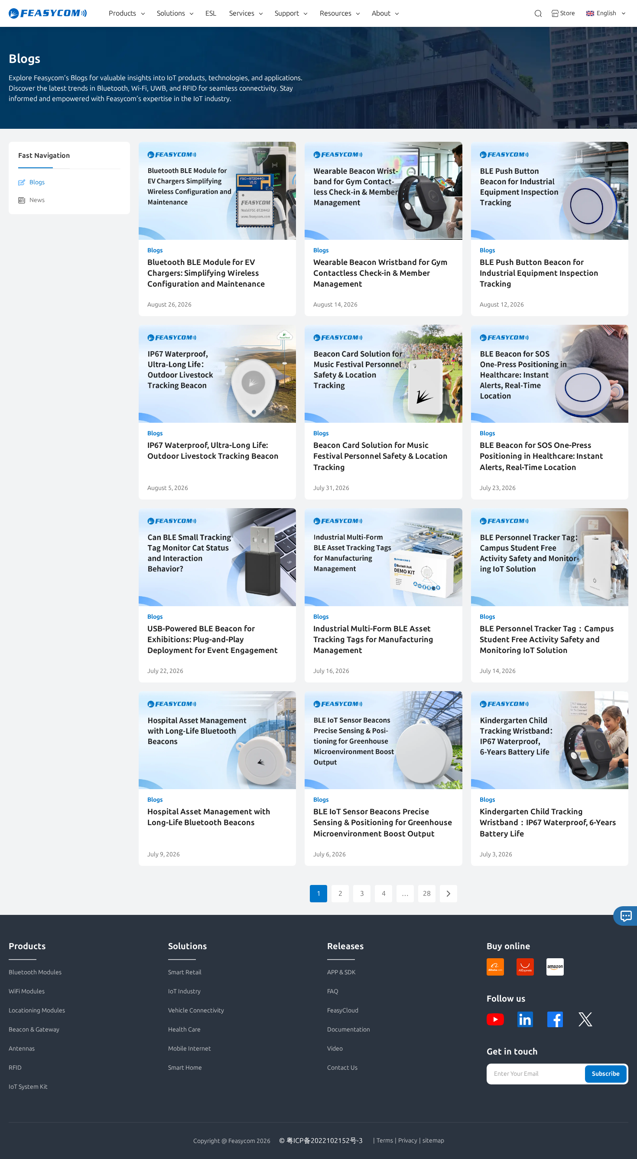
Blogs (37, 182)
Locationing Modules (37, 1010)
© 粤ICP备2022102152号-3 (321, 1140)
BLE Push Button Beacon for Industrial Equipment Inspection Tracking (539, 273)
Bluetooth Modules (35, 972)
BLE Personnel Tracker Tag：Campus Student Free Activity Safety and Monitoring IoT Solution (547, 639)
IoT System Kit (28, 1086)
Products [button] (122, 13)
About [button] (381, 13)
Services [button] (241, 13)
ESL (210, 13)
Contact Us (342, 1067)
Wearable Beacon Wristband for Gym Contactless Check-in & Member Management (380, 273)
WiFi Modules (27, 991)
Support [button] (287, 13)
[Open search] (538, 13)
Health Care (184, 1029)
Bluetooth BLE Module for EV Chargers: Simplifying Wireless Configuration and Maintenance (206, 273)
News (37, 200)
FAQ (332, 991)
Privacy (407, 1141)
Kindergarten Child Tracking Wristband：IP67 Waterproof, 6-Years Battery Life (548, 822)
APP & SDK (341, 972)
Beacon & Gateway (34, 1029)
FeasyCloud (342, 1010)
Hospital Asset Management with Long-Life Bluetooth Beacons (208, 817)
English (606, 13)
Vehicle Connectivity (196, 1010)
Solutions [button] (171, 13)
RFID (15, 1067)
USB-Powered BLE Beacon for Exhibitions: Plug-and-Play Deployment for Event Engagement (212, 639)
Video (335, 1048)
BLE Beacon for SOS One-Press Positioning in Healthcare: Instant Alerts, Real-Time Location (541, 456)
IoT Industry (184, 991)
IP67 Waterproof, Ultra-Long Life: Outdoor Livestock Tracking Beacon (213, 451)
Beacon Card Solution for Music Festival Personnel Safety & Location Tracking (380, 456)
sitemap (433, 1141)
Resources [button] (335, 13)
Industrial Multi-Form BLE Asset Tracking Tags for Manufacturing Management (373, 639)
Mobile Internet (189, 1048)
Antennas (22, 1048)
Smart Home (185, 1067)
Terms (385, 1141)
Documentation (348, 1029)
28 (427, 893)
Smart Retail (185, 972)
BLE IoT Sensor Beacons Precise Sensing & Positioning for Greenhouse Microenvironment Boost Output (382, 822)
